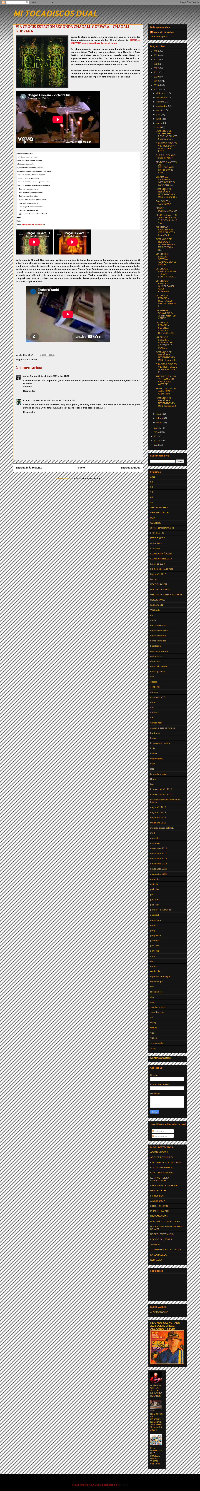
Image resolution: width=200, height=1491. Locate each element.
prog (152, 930)
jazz (152, 769)
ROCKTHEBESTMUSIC (162, 1234)
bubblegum (155, 646)
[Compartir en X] (47, 355)
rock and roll (156, 991)
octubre (160, 101)
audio (153, 620)
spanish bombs (157, 1007)
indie (152, 748)
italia (152, 763)
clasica (153, 682)
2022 (156, 68)
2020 (156, 76)
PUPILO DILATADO (33, 400)
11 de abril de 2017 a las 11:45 (53, 376)
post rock (154, 915)
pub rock (154, 945)
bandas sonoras (158, 635)
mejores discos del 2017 (162, 828)
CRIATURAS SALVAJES (162, 528)
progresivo (155, 935)
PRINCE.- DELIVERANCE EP (166, 209)
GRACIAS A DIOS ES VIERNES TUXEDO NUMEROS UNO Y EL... (166, 368)
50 (151, 482)
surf (152, 1017)
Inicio (81, 467)
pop (152, 894)
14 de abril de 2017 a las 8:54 (59, 400)
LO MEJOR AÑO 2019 (161, 553)
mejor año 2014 (158, 812)
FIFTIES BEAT (157, 1195)
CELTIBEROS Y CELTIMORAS (165, 1162)
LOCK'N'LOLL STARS (161, 1239)
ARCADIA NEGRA (159, 507)
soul (152, 1002)
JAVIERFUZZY (157, 1201)
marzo (159, 414)
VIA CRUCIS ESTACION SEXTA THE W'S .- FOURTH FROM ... (166, 272)
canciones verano (159, 651)
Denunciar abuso (160, 1057)
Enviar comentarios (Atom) (85, 478)
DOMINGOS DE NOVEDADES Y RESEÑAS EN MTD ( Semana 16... (166, 135)
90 (151, 502)
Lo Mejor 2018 (157, 564)
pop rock (154, 904)
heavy (153, 738)
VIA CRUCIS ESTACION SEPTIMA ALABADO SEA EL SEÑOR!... (166, 259)
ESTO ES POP (157, 538)
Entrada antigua (130, 467)
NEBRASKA (156, 1260)
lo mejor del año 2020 (161, 789)
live (152, 784)
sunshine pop (157, 1012)
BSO (152, 517)
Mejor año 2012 (158, 574)
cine (152, 676)
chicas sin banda (158, 666)
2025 (156, 55)
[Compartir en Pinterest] (53, 355)
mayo (159, 123)
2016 (156, 427)
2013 (156, 440)
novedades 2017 (158, 853)
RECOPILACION (158, 584)
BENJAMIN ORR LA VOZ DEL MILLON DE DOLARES (156, 1390)
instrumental (156, 758)
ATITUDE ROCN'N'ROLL (162, 1157)
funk (152, 717)
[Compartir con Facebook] (50, 355)
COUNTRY (155, 523)
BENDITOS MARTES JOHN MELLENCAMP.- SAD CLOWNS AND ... (166, 167)
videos (153, 1038)
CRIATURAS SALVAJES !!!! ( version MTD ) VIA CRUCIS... (166, 314)
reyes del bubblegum (160, 976)
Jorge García (30, 376)
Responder (29, 391)
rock (152, 986)
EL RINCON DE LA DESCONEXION (159, 1179)
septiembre (162, 106)
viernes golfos (157, 1043)
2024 (156, 59)
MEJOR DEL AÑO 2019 (161, 569)
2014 (156, 436)
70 (151, 492)
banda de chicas (158, 625)
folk (152, 707)
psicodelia (155, 940)
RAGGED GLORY (159, 1216)
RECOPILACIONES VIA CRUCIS (166, 594)
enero (159, 422)
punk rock (155, 951)
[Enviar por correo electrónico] (41, 355)
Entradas (159, 1131)
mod (152, 833)
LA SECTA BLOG (158, 1255)
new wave (155, 843)
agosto (160, 110)
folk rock (154, 712)
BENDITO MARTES (160, 512)
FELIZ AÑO (156, 543)
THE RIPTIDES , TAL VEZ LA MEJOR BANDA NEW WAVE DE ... (166, 380)
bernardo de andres (163, 32)
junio (159, 118)
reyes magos (156, 981)
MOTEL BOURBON (159, 1206)
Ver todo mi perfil (158, 36)
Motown (154, 579)
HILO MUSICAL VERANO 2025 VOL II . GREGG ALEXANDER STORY (165, 1325)
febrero (160, 418)
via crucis (32, 359)
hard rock (155, 733)
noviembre (162, 97)
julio (158, 114)
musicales (155, 838)
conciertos (155, 687)
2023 (156, 64)
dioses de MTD (157, 697)
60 (151, 487)
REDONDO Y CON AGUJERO (165, 1221)
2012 (156, 445)
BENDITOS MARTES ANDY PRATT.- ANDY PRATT (166, 391)
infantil (153, 753)
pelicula (154, 884)
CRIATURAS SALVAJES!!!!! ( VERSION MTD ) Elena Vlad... (165, 231)
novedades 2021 (158, 874)
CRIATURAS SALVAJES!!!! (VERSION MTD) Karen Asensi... (165, 181)
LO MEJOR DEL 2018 (161, 558)
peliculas (154, 889)
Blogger (123, 1485)
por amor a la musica (160, 909)
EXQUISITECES (158, 1190)
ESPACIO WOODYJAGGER (164, 1185)
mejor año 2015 (158, 817)
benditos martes (158, 640)
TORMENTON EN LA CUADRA (165, 1249)
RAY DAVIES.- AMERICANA (163, 202)
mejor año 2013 (158, 807)
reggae (153, 966)
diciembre (161, 93)
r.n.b (152, 956)
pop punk (155, 899)
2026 (156, 51)
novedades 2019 (158, 863)
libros (153, 779)
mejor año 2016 (158, 822)
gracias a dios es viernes (162, 728)
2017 (156, 89)
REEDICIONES (157, 599)
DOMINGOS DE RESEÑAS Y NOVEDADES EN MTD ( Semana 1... (166, 356)
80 (151, 497)
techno (153, 1027)
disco (152, 702)
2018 (156, 85)
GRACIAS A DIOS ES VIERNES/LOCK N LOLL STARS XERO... (166, 147)
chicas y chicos (157, 671)
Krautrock (155, 548)
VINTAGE (155, 610)
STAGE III (155, 1244)
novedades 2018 (158, 858)
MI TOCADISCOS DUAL (55, 13)
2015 (156, 432)
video (153, 1033)
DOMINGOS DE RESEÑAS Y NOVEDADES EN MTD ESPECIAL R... (165, 244)
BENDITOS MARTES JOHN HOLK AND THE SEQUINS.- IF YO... (166, 219)
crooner (154, 692)
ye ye (153, 1048)
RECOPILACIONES (160, 589)
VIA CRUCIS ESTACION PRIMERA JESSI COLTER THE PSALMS (165, 342)
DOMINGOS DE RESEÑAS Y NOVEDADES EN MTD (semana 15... (166, 193)
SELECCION (156, 605)
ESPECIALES (157, 533)
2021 (156, 72)
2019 (156, 81)
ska (152, 997)
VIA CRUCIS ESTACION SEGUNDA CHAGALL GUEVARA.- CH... (165, 327)
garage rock (156, 722)
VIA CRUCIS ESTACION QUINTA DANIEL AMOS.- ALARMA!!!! (165, 286)
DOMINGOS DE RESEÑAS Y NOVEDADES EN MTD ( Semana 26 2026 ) (156, 1422)
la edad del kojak (158, 774)
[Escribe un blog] (44, 355)
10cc (152, 477)
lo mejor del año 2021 (161, 794)
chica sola (155, 661)
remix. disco (156, 971)
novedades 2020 (158, 869)
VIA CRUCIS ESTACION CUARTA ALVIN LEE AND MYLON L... (166, 300)
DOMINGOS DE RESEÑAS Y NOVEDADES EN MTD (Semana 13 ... (166, 403)
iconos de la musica (160, 743)
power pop (155, 920)
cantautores (156, 656)
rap (152, 961)
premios (154, 925)
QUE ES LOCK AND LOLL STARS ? (165, 156)
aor (152, 615)
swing (153, 1022)
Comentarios (160, 1136)
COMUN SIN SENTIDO (161, 1167)
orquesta (154, 879)
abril (158, 127)
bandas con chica (159, 630)
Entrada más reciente (29, 467)
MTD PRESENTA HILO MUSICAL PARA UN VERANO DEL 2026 (156, 1456)
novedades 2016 (158, 848)
